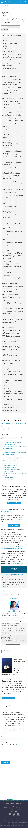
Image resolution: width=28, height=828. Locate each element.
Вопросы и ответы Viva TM (10, 459)
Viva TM (6, 5)
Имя (2, 736)
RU (26, 1)
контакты (19, 519)
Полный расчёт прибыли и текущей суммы (15, 457)
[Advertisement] (14, 780)
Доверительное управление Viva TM (11, 438)
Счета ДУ (5, 450)
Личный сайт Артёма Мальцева (17, 807)
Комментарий (4, 742)
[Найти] (17, 2)
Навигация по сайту (14, 804)
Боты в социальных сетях (10, 463)
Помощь (14, 806)
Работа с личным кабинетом (11, 461)
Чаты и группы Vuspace (14, 503)
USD (20, 2)
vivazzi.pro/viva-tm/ (6, 511)
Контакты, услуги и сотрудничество (13, 803)
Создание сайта (11, 809)
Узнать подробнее (8, 697)
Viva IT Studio (17, 809)
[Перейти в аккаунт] (15, 2)
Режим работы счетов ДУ (10, 465)
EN (24, 1)
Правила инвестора (17, 563)
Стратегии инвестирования (10, 467)
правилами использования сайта (17, 823)
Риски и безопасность (9, 440)
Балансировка (7, 430)
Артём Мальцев (14, 611)
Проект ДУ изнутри (8, 471)
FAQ (2, 517)
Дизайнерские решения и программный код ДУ (10, 7)
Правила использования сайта (13, 644)
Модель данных (7, 428)
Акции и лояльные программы (12, 469)
